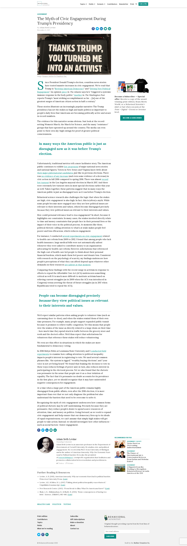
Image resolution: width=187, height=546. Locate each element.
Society (138, 441)
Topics (82, 4)
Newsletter (123, 4)
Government (42, 14)
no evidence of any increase (54, 176)
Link (65, 479)
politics (56, 504)
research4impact (66, 457)
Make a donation (77, 522)
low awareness (71, 166)
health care (43, 504)
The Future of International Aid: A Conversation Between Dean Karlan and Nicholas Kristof (137, 457)
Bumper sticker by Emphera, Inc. (54, 76)
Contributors (112, 4)
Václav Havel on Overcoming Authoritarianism (134, 445)
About (72, 525)
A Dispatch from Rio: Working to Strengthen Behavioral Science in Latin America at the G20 (138, 470)
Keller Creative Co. (142, 543)
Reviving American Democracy (69, 88)
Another (78, 95)
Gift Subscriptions (77, 519)
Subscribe (143, 4)
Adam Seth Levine (48, 27)
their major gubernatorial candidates (55, 173)
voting (67, 504)
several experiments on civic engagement (82, 236)
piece (64, 92)
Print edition (42, 516)
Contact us (74, 529)
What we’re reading (45, 529)
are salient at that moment (78, 264)
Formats (100, 4)
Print (132, 4)
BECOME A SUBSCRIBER (132, 118)
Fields (91, 4)
